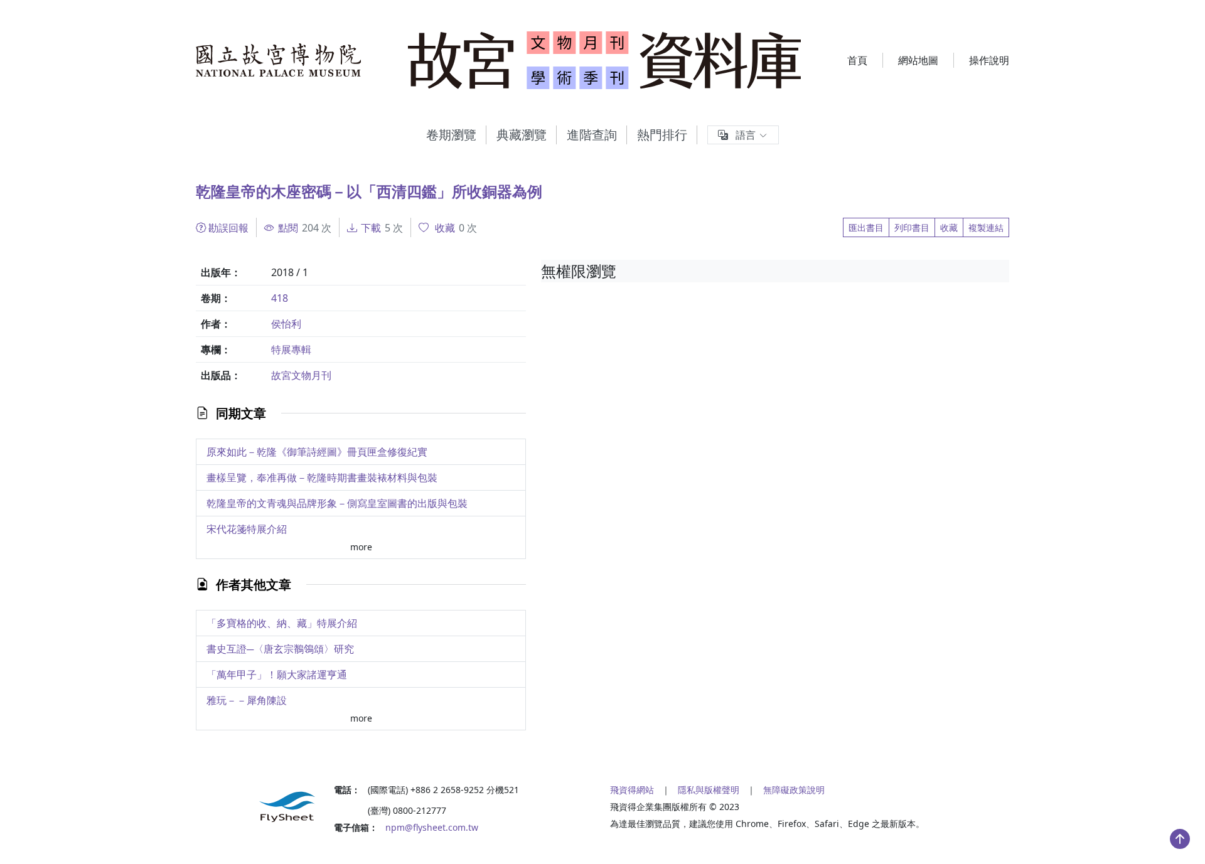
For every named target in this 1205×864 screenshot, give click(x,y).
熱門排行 (662, 134)
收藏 (949, 227)
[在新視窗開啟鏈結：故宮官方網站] (279, 60)
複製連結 (986, 227)
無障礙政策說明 (794, 790)
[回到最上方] (1180, 839)
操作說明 (989, 60)
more (361, 547)
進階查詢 (592, 134)
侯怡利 (286, 324)
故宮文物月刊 (301, 375)
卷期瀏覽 (451, 134)
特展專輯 (291, 349)
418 (279, 298)
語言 (746, 135)
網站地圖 (918, 60)
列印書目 (911, 227)
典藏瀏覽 (521, 134)
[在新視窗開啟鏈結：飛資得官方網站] (257, 807)
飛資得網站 (632, 790)
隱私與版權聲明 (708, 790)
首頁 (857, 60)
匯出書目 (866, 227)
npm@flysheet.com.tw (431, 827)
